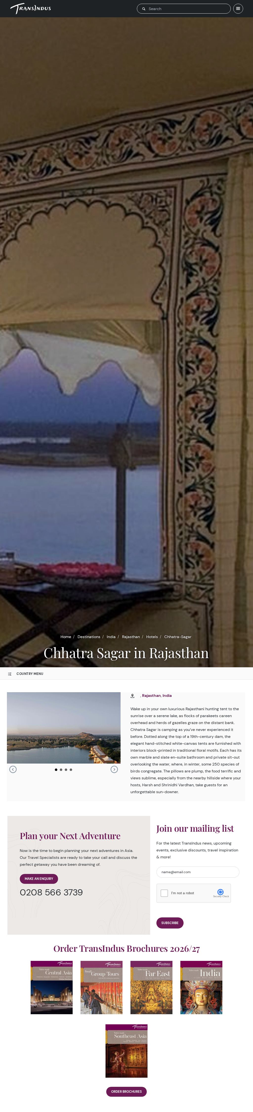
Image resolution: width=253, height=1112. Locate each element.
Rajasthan (131, 636)
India (111, 636)
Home (66, 636)
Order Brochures (126, 1092)
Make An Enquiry (39, 879)
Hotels (152, 636)
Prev (13, 769)
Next (114, 769)
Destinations (89, 636)
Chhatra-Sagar (177, 636)
